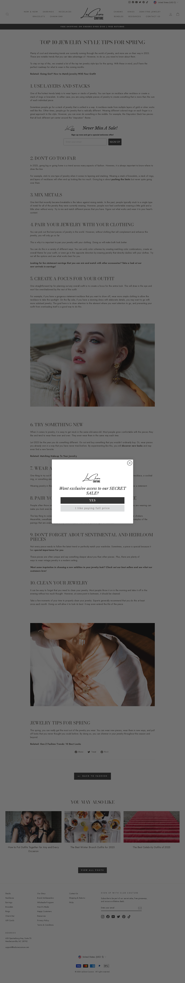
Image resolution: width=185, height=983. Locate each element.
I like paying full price (92, 508)
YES (92, 500)
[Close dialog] (129, 463)
